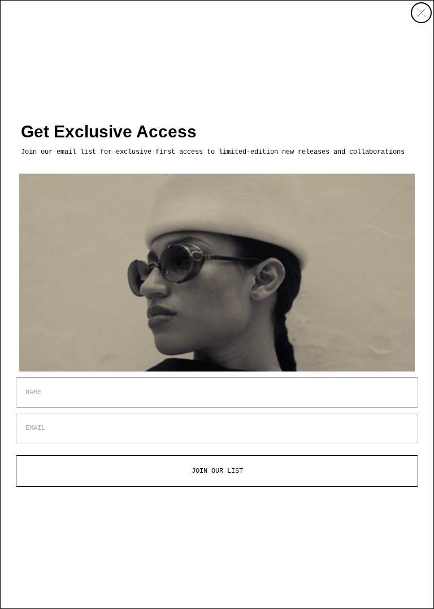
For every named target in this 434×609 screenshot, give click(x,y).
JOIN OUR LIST (217, 471)
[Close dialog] (421, 13)
